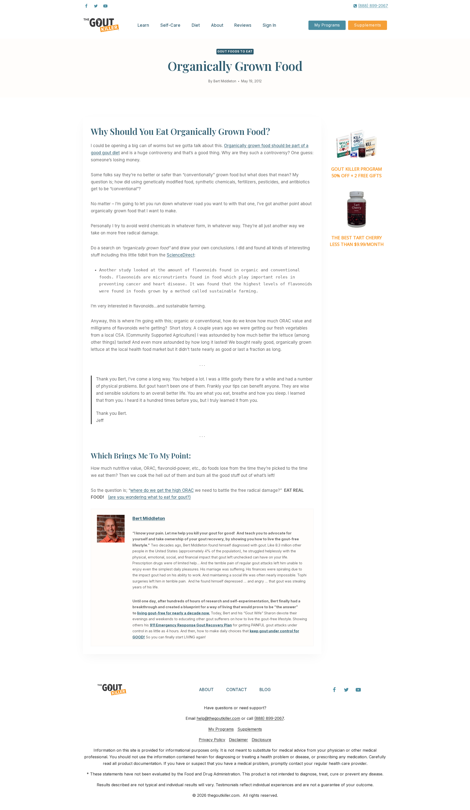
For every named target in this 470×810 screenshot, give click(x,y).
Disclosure (261, 739)
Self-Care (170, 25)
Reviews (242, 25)
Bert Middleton (224, 81)
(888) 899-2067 (269, 718)
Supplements (367, 25)
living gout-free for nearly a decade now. (173, 613)
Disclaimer (238, 739)
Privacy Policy (212, 739)
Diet (196, 25)
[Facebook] (86, 6)
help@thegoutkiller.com (218, 718)
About (217, 25)
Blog (265, 689)
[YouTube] (105, 6)
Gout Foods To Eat (235, 51)
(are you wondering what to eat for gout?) (149, 497)
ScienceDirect (180, 255)
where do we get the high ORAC (162, 490)
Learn (143, 25)
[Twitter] (96, 6)
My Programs (327, 25)
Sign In (269, 25)
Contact (236, 689)
